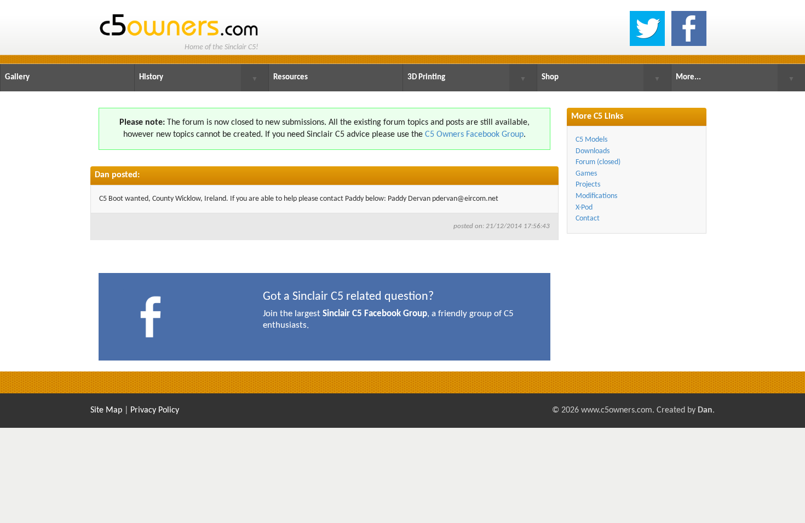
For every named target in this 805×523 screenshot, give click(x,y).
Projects (588, 185)
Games (586, 174)
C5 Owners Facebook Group (474, 134)
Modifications (596, 196)
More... (688, 77)
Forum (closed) (598, 162)
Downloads (593, 151)
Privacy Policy (154, 410)
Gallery (17, 77)
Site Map (106, 410)
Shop (550, 77)
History (151, 77)
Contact (588, 218)
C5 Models (591, 140)
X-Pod (584, 208)
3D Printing (426, 77)
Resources (290, 77)
